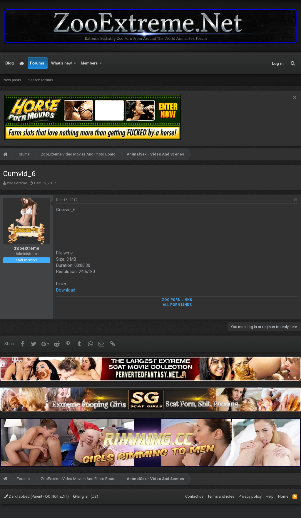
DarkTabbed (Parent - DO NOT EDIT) (38, 496)
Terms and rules (221, 496)
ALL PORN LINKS (177, 305)
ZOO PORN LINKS (177, 300)
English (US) (87, 496)
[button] (75, 63)
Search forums (40, 80)
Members (89, 63)
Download (65, 290)
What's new (61, 63)
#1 (296, 200)
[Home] (5, 155)
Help (270, 496)
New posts (12, 80)
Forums (37, 63)
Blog (9, 63)
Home (21, 63)
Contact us (194, 496)
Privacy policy (250, 496)
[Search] (293, 63)
